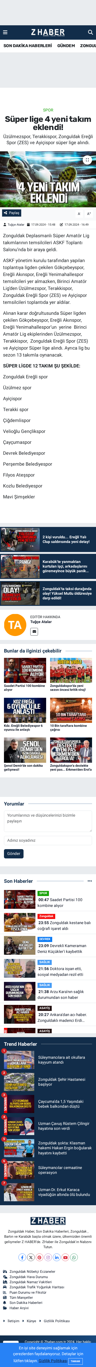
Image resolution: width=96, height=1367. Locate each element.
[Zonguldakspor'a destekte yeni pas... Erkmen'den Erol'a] (71, 749)
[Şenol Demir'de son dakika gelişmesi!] (25, 749)
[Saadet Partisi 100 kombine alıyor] (25, 670)
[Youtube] (65, 1257)
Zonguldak (46, 916)
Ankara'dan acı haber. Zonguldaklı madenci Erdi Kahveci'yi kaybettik (62, 1018)
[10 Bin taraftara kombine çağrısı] (71, 710)
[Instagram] (48, 1257)
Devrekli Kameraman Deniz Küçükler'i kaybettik (62, 948)
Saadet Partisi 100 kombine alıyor (60, 902)
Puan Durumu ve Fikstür (28, 1292)
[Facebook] (22, 1257)
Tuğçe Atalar (16, 224)
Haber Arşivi (19, 1308)
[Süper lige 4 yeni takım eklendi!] (48, 179)
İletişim (13, 1321)
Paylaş (14, 213)
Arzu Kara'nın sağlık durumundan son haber (61, 994)
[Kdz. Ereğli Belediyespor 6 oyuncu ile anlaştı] (25, 710)
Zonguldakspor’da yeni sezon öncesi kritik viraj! (68, 688)
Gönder (13, 853)
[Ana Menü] (5, 32)
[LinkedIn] (57, 1257)
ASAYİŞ (44, 1008)
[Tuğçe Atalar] (15, 624)
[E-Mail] (34, 632)
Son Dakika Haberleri (26, 1303)
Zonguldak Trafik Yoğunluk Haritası (37, 1287)
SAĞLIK (44, 962)
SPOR (48, 110)
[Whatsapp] (74, 1257)
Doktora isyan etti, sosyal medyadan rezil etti (60, 971)
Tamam (75, 1361)
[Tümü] (90, 881)
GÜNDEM (66, 45)
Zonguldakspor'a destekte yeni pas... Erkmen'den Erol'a (71, 767)
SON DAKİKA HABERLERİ (27, 45)
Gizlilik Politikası (57, 1321)
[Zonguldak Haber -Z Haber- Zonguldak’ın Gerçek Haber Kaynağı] (47, 32)
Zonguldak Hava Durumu (29, 1277)
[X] (31, 1257)
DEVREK (44, 939)
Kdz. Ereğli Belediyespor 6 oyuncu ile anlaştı (23, 727)
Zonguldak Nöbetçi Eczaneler (32, 1272)
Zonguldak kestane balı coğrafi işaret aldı (64, 925)
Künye (31, 1321)
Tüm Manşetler (21, 1298)
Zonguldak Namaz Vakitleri (31, 1282)
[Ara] (90, 32)
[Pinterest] (39, 1257)
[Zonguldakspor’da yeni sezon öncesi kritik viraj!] (71, 670)
